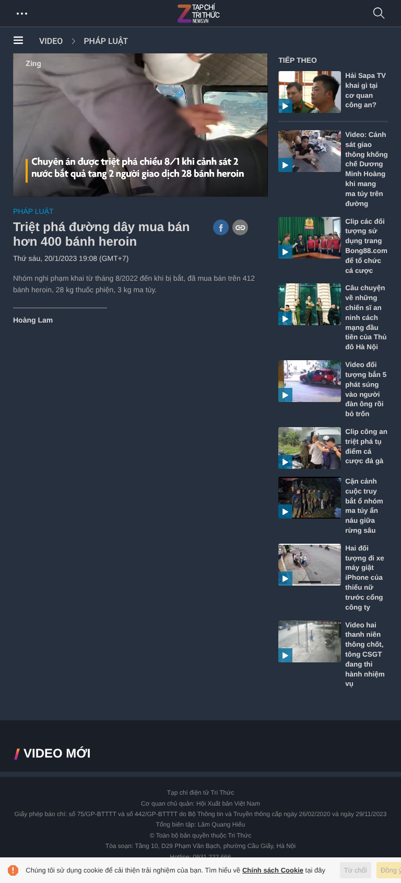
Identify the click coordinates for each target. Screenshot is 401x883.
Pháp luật (106, 41)
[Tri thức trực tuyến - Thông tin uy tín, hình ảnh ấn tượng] (221, 13)
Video (51, 41)
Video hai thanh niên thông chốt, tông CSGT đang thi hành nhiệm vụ (364, 654)
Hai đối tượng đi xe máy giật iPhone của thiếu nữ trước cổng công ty (364, 577)
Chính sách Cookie (272, 870)
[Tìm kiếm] (379, 13)
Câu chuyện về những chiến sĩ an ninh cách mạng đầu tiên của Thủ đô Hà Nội (365, 317)
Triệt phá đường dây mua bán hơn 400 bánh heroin (101, 234)
